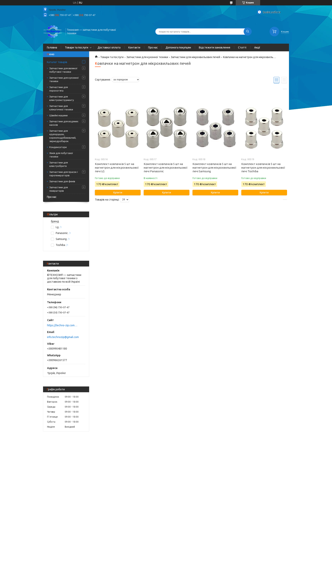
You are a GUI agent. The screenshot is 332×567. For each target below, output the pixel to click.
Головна (52, 47)
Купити (117, 192)
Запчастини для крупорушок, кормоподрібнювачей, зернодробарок (62, 135)
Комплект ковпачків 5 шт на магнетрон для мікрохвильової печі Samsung (214, 167)
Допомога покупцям (178, 47)
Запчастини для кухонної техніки (64, 79)
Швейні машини (58, 115)
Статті (242, 47)
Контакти (134, 47)
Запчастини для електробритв (58, 164)
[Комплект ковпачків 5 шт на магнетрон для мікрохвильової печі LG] (117, 128)
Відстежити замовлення (214, 47)
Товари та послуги (76, 47)
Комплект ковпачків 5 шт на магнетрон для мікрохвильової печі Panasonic (165, 167)
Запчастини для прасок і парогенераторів (63, 174)
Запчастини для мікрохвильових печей (195, 57)
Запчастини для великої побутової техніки (63, 70)
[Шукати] (248, 31)
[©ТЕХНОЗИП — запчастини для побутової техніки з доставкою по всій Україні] (52, 31)
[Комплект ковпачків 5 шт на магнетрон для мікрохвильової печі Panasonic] (166, 128)
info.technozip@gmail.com (63, 337)
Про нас (153, 47)
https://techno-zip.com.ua (62, 325)
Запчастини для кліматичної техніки (61, 108)
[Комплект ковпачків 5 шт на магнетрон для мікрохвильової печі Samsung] (215, 128)
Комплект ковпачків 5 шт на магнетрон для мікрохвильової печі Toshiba (263, 167)
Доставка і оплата (109, 47)
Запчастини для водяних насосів (63, 123)
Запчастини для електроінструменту (61, 98)
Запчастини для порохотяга (58, 89)
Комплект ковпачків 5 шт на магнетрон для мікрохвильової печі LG (117, 167)
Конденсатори (58, 147)
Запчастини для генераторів (58, 189)
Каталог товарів (57, 62)
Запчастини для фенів (62, 181)
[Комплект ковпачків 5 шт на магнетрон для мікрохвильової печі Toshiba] (264, 128)
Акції (257, 47)
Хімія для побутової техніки (61, 155)
